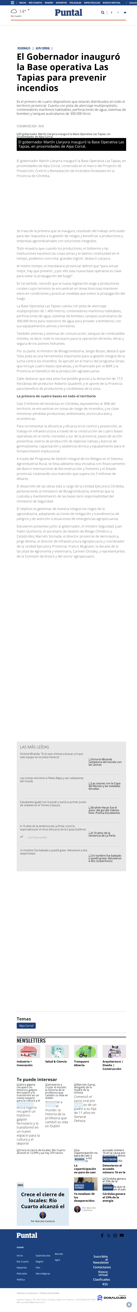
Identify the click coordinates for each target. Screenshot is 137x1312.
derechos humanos (79, 1186)
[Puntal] (27, 1238)
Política (21, 1279)
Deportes (61, 3)
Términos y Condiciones (27, 1293)
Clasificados (101, 1279)
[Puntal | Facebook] (111, 13)
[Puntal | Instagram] (115, 1235)
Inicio (22, 3)
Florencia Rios (40, 837)
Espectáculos (92, 3)
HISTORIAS (50, 1104)
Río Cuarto (35, 3)
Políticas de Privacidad (49, 1293)
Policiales (75, 3)
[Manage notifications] (129, 1304)
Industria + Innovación (25, 1063)
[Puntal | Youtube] (125, 13)
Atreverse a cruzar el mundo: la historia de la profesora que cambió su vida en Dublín (56, 1114)
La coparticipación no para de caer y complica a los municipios (85, 1172)
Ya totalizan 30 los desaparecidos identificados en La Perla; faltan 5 (85, 1202)
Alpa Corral (26, 1025)
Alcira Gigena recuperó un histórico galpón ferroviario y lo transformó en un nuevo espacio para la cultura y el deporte (28, 1125)
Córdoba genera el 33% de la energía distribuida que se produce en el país (114, 1202)
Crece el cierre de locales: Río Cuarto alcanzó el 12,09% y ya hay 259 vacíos (42, 1206)
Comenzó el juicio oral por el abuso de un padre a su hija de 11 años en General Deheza (85, 1108)
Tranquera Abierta (81, 1063)
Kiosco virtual (103, 1273)
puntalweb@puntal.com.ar (33, 1302)
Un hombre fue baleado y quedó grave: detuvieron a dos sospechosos (53, 851)
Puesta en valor (25, 1104)
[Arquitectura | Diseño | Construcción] (114, 1051)
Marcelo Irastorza (45, 1221)
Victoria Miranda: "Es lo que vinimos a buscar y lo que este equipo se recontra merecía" (51, 755)
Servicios (108, 1188)
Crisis (20, 1185)
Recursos (79, 1159)
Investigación (109, 1159)
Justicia (78, 1104)
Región (49, 3)
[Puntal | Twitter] (118, 13)
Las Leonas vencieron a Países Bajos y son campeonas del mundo (51, 779)
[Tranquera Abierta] (86, 1051)
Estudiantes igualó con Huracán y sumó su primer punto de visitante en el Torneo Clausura (53, 803)
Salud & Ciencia (56, 1061)
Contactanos (102, 1267)
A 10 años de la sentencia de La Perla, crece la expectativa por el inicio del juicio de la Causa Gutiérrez (53, 827)
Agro (57, 1259)
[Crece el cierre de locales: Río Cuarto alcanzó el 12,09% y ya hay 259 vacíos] (43, 1168)
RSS (105, 1284)
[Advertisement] (99, 202)
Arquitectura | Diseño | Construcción (113, 1065)
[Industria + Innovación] (28, 1051)
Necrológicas (43, 1273)
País (38, 1267)
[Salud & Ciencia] (57, 1051)
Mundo (59, 1253)
